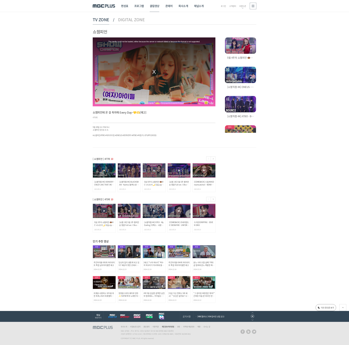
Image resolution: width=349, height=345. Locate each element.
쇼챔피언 (100, 32)
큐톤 (178, 326)
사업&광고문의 (135, 326)
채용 (199, 326)
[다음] (213, 158)
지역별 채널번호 (189, 326)
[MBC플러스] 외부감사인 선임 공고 (210, 316)
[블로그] (248, 331)
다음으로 (252, 320)
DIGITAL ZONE (131, 19)
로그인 (223, 6)
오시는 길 (206, 326)
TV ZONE (101, 19)
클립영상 (154, 6)
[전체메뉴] (253, 6)
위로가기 (342, 307)
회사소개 (183, 6)
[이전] (208, 158)
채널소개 (199, 6)
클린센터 (146, 326)
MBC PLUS (104, 6)
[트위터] (254, 331)
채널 (98, 316)
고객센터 (232, 6)
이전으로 (252, 313)
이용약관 (156, 326)
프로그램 (139, 6)
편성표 (124, 6)
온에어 (169, 6)
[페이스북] (242, 331)
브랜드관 (242, 6)
